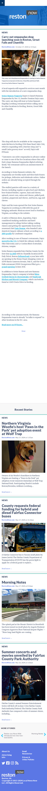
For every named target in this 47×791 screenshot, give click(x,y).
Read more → (7, 492)
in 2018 (13, 254)
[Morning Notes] (23, 605)
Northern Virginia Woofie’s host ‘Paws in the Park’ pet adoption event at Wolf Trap (23, 428)
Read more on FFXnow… (12, 325)
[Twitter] (3, 763)
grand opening (8, 267)
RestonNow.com (8, 47)
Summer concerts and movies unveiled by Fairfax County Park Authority (23, 655)
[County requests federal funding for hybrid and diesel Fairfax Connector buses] (23, 537)
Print (23, 331)
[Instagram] (12, 762)
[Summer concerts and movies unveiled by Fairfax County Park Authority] (23, 683)
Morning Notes (14, 582)
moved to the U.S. (9, 241)
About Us (6, 751)
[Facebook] (8, 762)
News (5, 32)
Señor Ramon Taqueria (12, 96)
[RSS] (16, 762)
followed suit (24, 256)
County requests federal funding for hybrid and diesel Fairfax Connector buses (21, 510)
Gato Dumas (20, 228)
